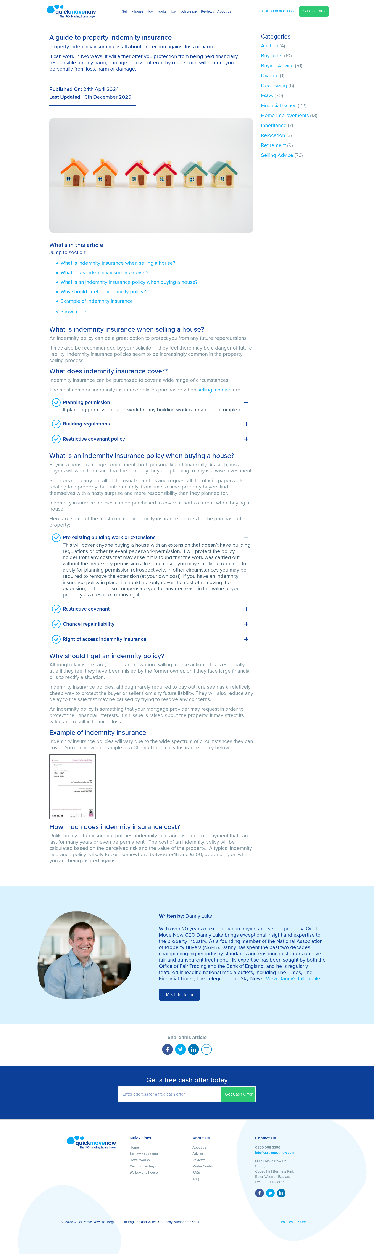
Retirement (273, 145)
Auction (269, 46)
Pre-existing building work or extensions (109, 537)
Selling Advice (277, 155)
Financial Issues (279, 105)
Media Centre (202, 1166)
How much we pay (184, 11)
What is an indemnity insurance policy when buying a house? (129, 282)
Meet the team (179, 994)
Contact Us (265, 1138)
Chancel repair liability (88, 624)
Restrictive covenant (86, 609)
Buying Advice (277, 66)
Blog (195, 1179)
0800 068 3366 (278, 11)
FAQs (267, 95)
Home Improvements (285, 115)
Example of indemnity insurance (97, 301)
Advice (197, 1154)
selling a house (215, 390)
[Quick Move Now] (91, 1142)
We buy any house (144, 1172)
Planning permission (87, 402)
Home (134, 1147)
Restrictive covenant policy (94, 439)
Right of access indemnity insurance (104, 639)
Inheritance (274, 125)
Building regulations (86, 424)
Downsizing (274, 85)
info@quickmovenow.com (274, 1152)
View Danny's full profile (293, 978)
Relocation (273, 135)
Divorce (270, 75)
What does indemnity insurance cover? (104, 272)
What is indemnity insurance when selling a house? (118, 263)
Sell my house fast (144, 1154)
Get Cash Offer (314, 11)
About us (224, 11)
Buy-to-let (272, 56)
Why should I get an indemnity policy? (103, 291)
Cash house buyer (144, 1166)
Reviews (207, 11)
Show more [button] (72, 311)
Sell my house (132, 11)
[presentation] (187, 1094)
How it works (156, 11)
